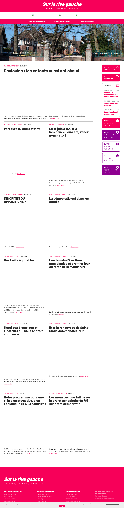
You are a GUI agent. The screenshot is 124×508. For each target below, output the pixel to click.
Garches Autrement (11, 66)
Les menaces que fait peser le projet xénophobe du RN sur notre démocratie (69, 400)
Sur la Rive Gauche (108, 123)
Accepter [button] (62, 506)
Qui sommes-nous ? (10, 494)
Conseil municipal (10, 501)
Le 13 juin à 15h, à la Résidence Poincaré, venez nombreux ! (69, 132)
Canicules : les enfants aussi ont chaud (41, 70)
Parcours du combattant (22, 129)
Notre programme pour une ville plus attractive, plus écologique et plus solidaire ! (25, 400)
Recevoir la (109, 68)
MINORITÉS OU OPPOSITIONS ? (15, 200)
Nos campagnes (9, 499)
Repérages (40, 499)
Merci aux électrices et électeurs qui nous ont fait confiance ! (23, 331)
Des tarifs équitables (19, 260)
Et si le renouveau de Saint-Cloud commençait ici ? (69, 329)
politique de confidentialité (112, 504)
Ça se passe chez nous (44, 496)
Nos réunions (41, 501)
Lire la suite (55, 118)
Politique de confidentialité (104, 498)
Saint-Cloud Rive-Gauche (13, 125)
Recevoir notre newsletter (104, 491)
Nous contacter (100, 494)
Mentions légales (101, 496)
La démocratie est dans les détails (69, 200)
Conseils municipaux (73, 501)
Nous (108, 77)
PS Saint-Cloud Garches (58, 393)
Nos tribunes (8, 496)
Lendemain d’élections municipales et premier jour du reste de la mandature (69, 263)
